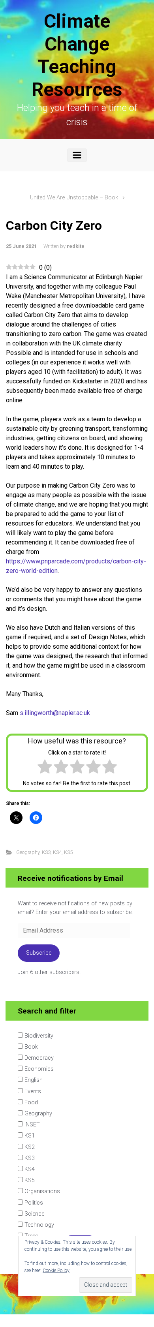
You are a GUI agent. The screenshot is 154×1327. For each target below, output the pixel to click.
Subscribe (38, 953)
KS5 (68, 852)
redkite (76, 246)
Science (33, 1213)
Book (30, 1046)
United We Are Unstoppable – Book (74, 197)
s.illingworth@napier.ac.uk (55, 713)
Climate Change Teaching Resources (77, 55)
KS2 (29, 1146)
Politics (33, 1202)
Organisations (41, 1190)
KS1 (29, 1134)
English (33, 1079)
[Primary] (77, 155)
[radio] (45, 768)
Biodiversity (38, 1035)
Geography (27, 852)
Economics (38, 1068)
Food (30, 1101)
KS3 (46, 852)
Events (32, 1090)
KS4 (57, 852)
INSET (31, 1123)
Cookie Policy (56, 1270)
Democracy (38, 1057)
